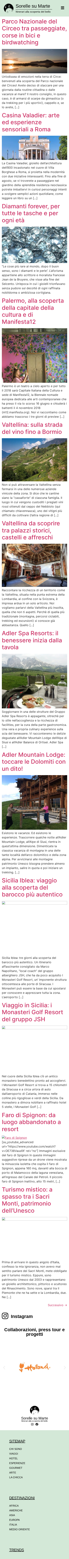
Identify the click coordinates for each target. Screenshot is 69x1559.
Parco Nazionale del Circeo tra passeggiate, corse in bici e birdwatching (34, 32)
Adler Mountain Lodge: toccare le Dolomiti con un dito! (34, 761)
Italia (13, 1524)
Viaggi (13, 1453)
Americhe (16, 1510)
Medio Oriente (19, 1529)
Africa (14, 1505)
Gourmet (15, 1467)
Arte (12, 1472)
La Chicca (16, 1477)
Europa (14, 1519)
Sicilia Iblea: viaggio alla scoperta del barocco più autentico (32, 887)
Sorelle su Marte (33, 6)
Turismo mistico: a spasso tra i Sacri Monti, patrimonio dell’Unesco (27, 1200)
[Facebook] (37, 1424)
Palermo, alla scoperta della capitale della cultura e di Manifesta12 (33, 311)
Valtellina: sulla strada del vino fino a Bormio (32, 428)
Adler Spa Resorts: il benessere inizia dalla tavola (32, 640)
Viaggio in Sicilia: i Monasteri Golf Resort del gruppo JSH (32, 1012)
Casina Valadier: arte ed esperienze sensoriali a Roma (31, 122)
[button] (4, 1367)
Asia (12, 1515)
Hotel (13, 1458)
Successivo (57, 1305)
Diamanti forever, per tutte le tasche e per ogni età (31, 213)
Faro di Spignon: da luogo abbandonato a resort (31, 1122)
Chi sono (15, 1448)
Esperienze (17, 1463)
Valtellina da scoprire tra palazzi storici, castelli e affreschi (31, 530)
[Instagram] (32, 1424)
